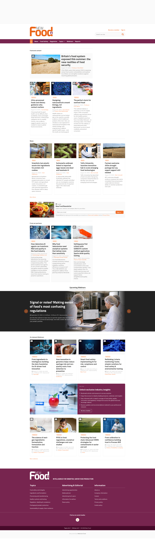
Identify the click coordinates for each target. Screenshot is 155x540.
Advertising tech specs (69, 496)
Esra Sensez (66, 109)
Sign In (123, 30)
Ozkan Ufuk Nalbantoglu (61, 111)
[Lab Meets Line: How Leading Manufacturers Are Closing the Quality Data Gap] (74, 328)
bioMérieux (59, 376)
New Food (83, 372)
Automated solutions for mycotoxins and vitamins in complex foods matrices (49, 305)
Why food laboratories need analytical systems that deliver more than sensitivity (59, 249)
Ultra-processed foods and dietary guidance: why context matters (38, 104)
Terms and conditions (100, 499)
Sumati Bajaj (44, 109)
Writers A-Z (75, 528)
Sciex (83, 452)
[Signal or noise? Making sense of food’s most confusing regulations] (76, 328)
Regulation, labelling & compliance (40, 502)
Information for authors (69, 499)
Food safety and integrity (37, 490)
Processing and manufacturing (39, 496)
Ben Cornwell (94, 172)
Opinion (34, 97)
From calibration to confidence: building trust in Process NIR (113, 440)
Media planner (66, 493)
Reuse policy (66, 502)
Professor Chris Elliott (77, 68)
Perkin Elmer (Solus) (110, 374)
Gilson (67, 314)
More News (33, 197)
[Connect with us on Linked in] (77, 520)
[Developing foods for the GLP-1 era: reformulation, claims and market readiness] (81, 328)
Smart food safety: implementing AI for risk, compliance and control (88, 363)
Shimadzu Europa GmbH (60, 257)
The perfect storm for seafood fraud (82, 101)
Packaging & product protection (39, 505)
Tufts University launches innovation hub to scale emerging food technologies (89, 166)
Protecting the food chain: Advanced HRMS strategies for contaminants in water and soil (89, 442)
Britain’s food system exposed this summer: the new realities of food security (75, 60)
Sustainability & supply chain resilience (41, 508)
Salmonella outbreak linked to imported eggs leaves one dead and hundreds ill (64, 166)
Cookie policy (98, 505)
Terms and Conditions (93, 215)
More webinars (34, 458)
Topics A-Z (67, 528)
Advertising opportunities (69, 490)
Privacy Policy (106, 215)
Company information (100, 493)
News (33, 160)
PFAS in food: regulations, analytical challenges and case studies (65, 441)
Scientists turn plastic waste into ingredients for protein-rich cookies (41, 166)
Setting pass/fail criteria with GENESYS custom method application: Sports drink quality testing (82, 250)
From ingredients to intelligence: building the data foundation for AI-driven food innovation (40, 364)
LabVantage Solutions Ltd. (40, 255)
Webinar (34, 356)
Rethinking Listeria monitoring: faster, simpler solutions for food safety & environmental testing (114, 364)
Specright (36, 374)
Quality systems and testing (38, 499)
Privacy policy (98, 502)
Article (54, 97)
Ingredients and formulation (38, 493)
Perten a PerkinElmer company (115, 447)
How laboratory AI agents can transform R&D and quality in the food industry (39, 247)
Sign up (119, 212)
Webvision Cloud (82, 533)
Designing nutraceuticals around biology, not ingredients (61, 104)
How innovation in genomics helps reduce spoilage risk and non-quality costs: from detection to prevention (65, 365)
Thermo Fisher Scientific (80, 259)
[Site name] (41, 36)
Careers (96, 496)
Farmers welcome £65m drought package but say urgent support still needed (112, 168)
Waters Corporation (38, 452)
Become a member (113, 30)
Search (122, 34)
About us (97, 490)
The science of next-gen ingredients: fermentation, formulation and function (40, 442)
